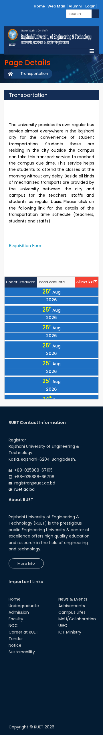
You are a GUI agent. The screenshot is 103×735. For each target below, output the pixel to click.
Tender (16, 639)
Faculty (16, 619)
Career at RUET (23, 632)
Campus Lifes (72, 612)
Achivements (71, 606)
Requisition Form (26, 245)
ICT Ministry (69, 632)
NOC (13, 625)
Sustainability (22, 652)
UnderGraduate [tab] (20, 282)
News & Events (72, 599)
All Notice (85, 281)
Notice (15, 645)
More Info (26, 563)
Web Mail (56, 6)
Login (90, 6)
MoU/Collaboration (77, 619)
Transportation (34, 73)
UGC (62, 625)
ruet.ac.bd (24, 489)
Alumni (75, 6)
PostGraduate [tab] (52, 282)
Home (39, 6)
